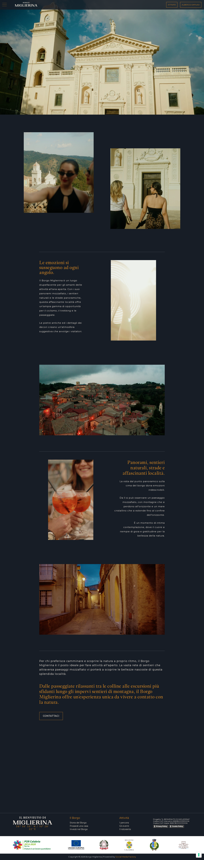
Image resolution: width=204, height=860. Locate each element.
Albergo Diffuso (191, 5)
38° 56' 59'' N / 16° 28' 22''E (32, 827)
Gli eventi (124, 826)
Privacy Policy (161, 826)
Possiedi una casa (79, 826)
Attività (172, 5)
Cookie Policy (177, 826)
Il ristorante (125, 829)
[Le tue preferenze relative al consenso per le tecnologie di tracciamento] (199, 855)
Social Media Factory (125, 857)
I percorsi (124, 822)
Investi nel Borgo (79, 829)
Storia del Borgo (78, 822)
